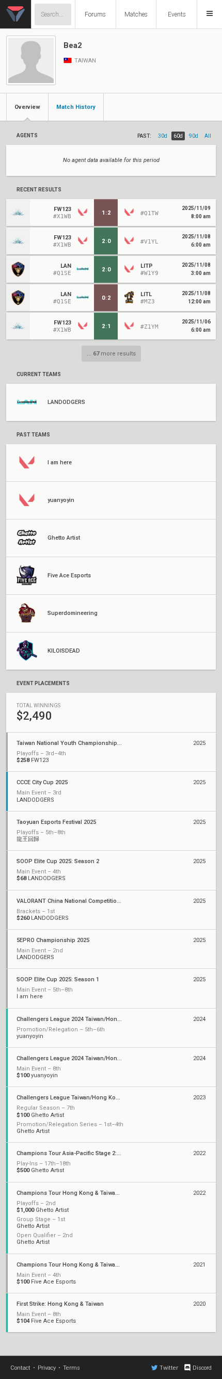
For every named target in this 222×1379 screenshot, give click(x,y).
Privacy (47, 1368)
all (207, 136)
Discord (202, 1368)
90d (193, 136)
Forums (95, 14)
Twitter (169, 1368)
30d (162, 136)
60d (178, 136)
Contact (20, 1368)
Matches (136, 14)
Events (177, 14)
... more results (111, 353)
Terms (71, 1368)
